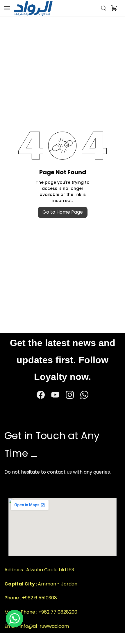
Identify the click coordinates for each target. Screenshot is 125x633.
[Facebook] (41, 395)
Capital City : (21, 584)
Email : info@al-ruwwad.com (36, 626)
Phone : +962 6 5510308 (30, 597)
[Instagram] (70, 395)
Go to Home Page (62, 212)
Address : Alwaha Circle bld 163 (39, 569)
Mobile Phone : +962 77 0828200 (40, 612)
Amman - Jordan (57, 584)
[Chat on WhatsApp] (14, 618)
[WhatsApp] (84, 395)
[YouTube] (55, 395)
